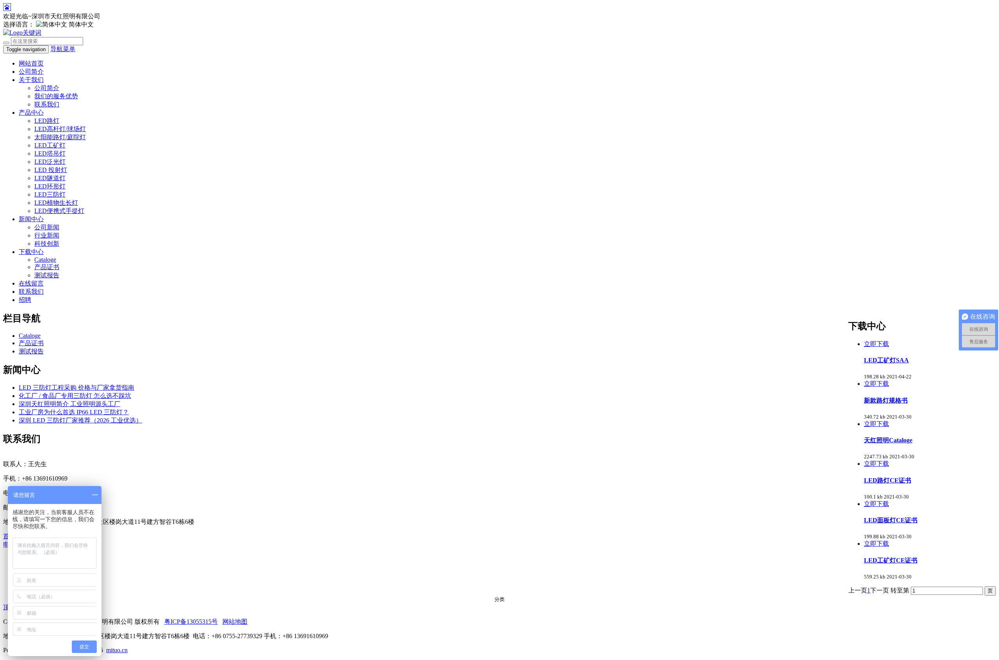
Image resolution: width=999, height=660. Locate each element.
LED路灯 (46, 120)
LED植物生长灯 (56, 202)
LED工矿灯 (50, 145)
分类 (499, 599)
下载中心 (31, 251)
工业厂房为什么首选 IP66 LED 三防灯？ (74, 412)
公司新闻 (46, 227)
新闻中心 (31, 219)
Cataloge (45, 259)
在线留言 (31, 283)
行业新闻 (46, 235)
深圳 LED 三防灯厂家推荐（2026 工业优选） (80, 420)
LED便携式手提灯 (59, 211)
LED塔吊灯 (50, 153)
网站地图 (234, 621)
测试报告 (46, 275)
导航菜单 (62, 49)
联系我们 (46, 104)
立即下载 (876, 344)
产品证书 (46, 267)
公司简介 (31, 71)
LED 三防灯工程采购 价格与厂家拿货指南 (76, 387)
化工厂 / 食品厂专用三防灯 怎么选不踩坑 (75, 395)
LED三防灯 (50, 194)
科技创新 (46, 243)
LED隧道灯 (50, 178)
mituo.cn (117, 650)
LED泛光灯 (50, 161)
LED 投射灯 (50, 170)
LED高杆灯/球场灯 (60, 129)
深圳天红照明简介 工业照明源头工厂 (69, 404)
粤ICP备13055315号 (191, 621)
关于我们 (31, 79)
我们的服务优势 (56, 96)
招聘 (25, 299)
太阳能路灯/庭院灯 (60, 137)
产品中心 (31, 112)
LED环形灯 (50, 186)
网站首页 (31, 63)
